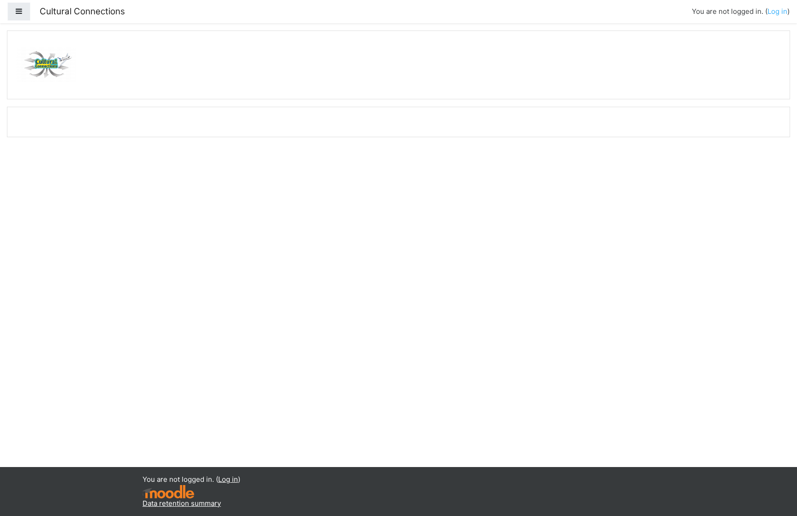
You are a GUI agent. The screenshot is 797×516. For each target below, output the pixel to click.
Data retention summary (182, 503)
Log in (777, 11)
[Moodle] (168, 490)
